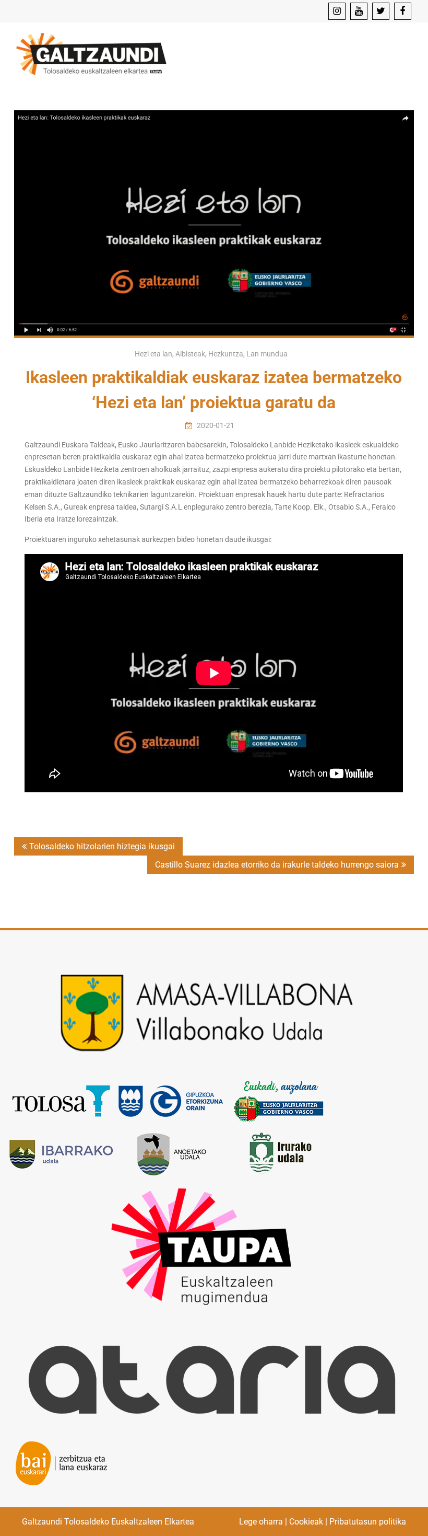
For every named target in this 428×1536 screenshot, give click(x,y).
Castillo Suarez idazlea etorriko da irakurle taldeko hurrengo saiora (277, 865)
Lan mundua (267, 354)
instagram (337, 11)
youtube (358, 11)
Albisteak (190, 354)
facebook (402, 11)
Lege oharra (261, 1522)
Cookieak (306, 1522)
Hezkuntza (225, 354)
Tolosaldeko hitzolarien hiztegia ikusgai (102, 846)
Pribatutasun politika (367, 1522)
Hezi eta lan (153, 354)
